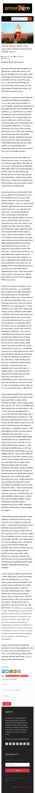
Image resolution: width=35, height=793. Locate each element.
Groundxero (19, 778)
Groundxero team (25, 787)
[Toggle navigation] (5, 19)
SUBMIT (7, 704)
